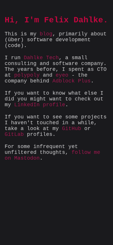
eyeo (62, 75)
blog (46, 34)
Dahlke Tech (41, 58)
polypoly (27, 75)
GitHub (71, 128)
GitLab (14, 134)
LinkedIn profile (39, 105)
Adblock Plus (71, 81)
